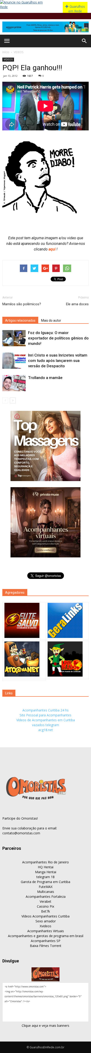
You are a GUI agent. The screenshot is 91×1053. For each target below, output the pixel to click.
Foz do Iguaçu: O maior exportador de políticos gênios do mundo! (58, 338)
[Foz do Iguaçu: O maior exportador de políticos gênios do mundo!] (14, 338)
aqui (52, 249)
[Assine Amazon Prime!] (45, 27)
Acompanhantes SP (45, 941)
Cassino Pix (45, 906)
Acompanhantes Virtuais (45, 931)
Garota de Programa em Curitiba (45, 882)
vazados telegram (45, 725)
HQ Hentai (45, 867)
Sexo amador (45, 921)
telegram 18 (45, 877)
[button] (84, 41)
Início (5, 52)
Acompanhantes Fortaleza (46, 896)
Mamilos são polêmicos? (21, 304)
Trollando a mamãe (45, 377)
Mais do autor (51, 320)
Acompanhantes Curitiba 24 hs (45, 710)
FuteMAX (45, 886)
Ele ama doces (77, 304)
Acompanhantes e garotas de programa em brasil (45, 936)
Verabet (45, 901)
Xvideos (45, 926)
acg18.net (45, 730)
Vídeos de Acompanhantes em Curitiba (45, 720)
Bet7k (45, 911)
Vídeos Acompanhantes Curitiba (45, 916)
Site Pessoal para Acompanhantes (45, 715)
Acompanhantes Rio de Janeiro (45, 862)
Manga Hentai (45, 872)
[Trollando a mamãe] (14, 383)
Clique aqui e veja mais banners (45, 1025)
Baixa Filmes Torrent (45, 945)
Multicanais (45, 891)
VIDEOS (18, 52)
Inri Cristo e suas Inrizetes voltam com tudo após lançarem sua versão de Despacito (57, 360)
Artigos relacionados (20, 320)
